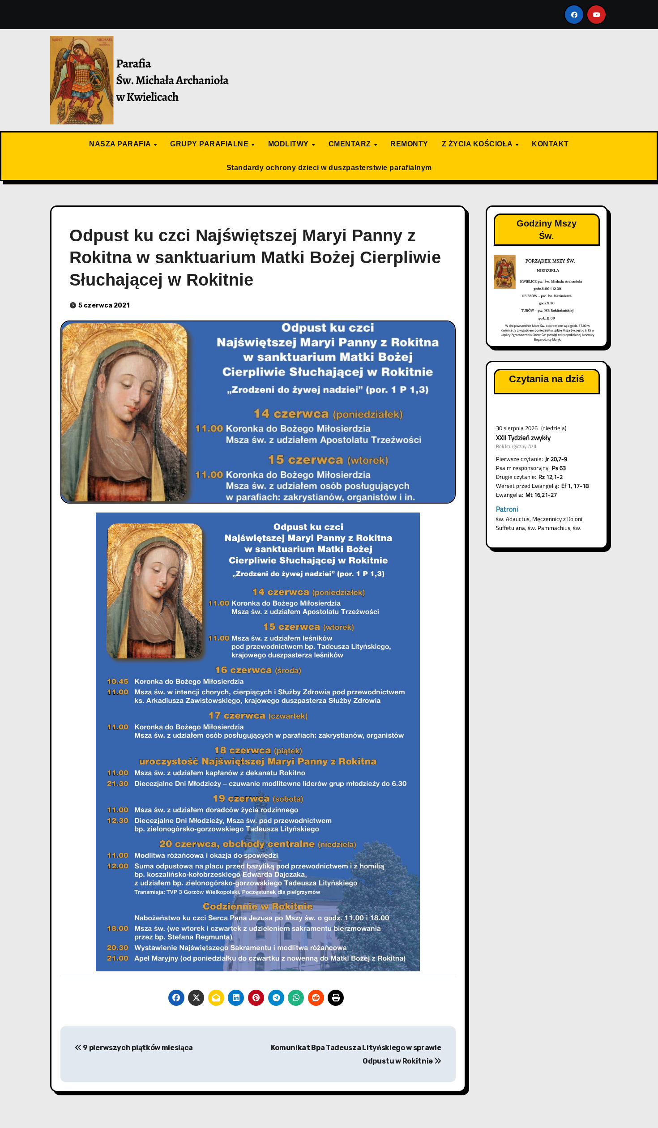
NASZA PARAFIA (121, 144)
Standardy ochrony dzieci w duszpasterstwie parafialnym (329, 167)
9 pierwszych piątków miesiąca (137, 1047)
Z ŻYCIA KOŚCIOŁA (478, 144)
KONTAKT (550, 144)
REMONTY (409, 144)
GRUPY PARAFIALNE (210, 144)
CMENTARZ (351, 144)
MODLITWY (289, 144)
